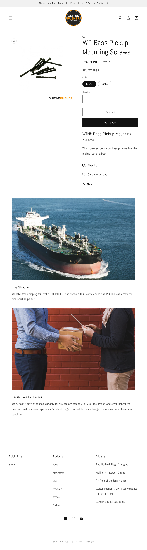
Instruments (58, 472)
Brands (56, 497)
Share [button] (90, 184)
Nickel (105, 84)
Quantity (86, 92)
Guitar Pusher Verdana (69, 542)
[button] (11, 18)
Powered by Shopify (86, 542)
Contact (56, 505)
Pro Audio (57, 489)
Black (89, 84)
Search (12, 464)
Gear (55, 480)
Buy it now (110, 122)
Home (55, 464)
